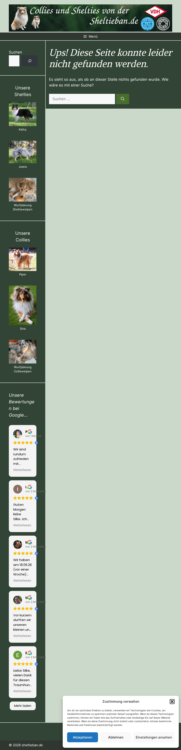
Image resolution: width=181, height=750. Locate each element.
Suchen (15, 52)
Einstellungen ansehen (154, 737)
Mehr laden (22, 706)
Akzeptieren (82, 737)
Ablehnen (115, 737)
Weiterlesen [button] (22, 470)
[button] (172, 701)
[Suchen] (122, 99)
